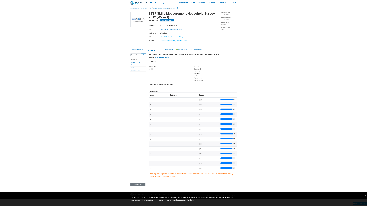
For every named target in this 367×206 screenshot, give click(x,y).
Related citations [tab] (197, 50)
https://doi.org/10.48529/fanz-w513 (171, 29)
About (193, 2)
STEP (150, 8)
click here (190, 200)
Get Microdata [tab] (183, 50)
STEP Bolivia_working (162, 57)
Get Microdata (167, 20)
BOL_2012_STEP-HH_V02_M (161, 8)
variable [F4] (174, 8)
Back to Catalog (138, 184)
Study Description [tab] (138, 50)
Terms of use (222, 2)
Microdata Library (157, 3)
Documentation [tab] (168, 50)
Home (132, 8)
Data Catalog (183, 2)
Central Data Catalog (141, 8)
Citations (212, 2)
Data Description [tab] (153, 50)
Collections (201, 2)
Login (234, 2)
